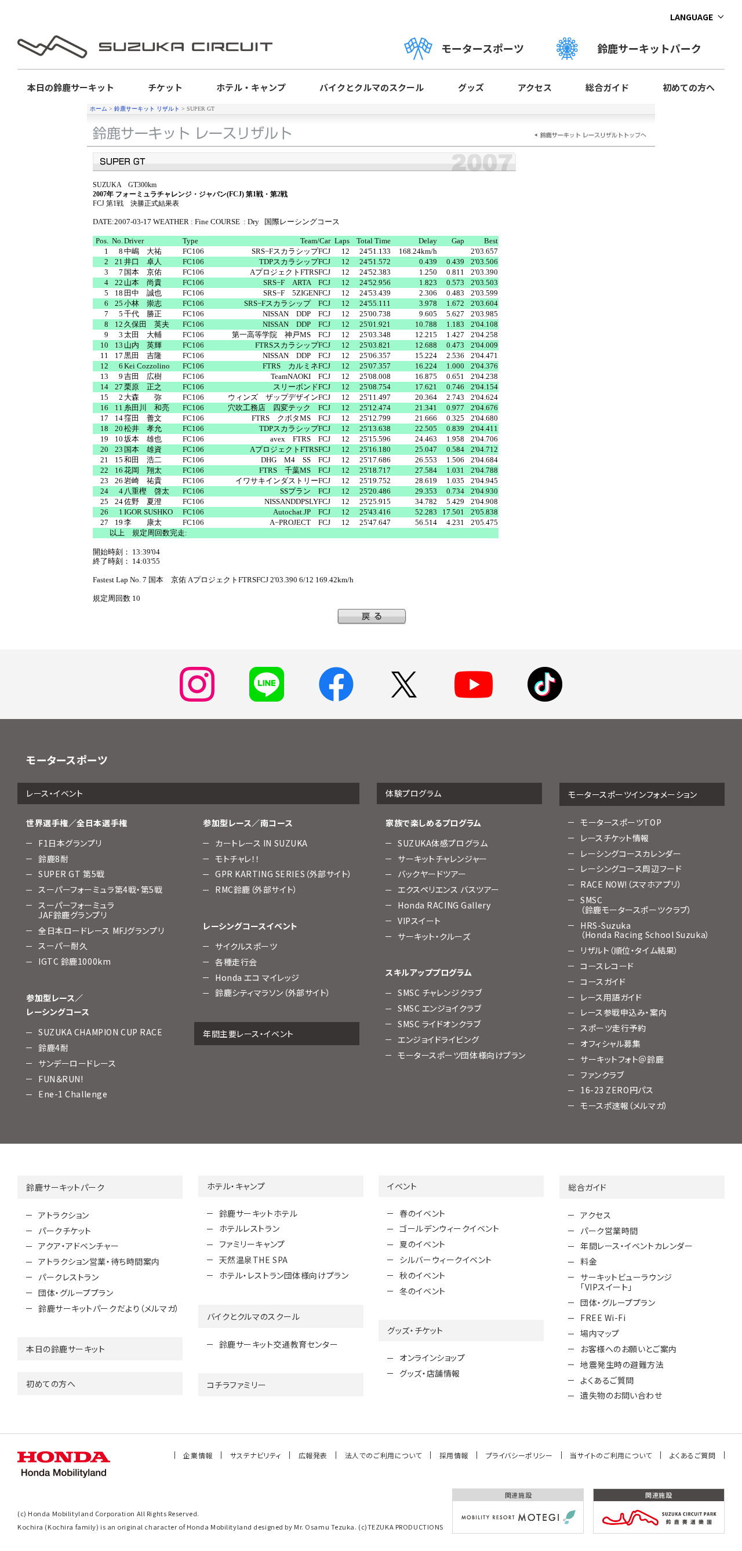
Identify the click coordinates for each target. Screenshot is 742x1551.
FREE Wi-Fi (603, 1317)
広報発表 (313, 1455)
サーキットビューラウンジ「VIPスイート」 (626, 1282)
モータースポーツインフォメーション (632, 794)
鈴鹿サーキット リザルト (147, 108)
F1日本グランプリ (70, 843)
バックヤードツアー (432, 873)
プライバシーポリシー (519, 1455)
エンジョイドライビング (438, 1039)
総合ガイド (607, 87)
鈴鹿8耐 (53, 858)
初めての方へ (689, 87)
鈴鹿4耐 (53, 1047)
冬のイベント (422, 1291)
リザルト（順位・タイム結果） (629, 950)
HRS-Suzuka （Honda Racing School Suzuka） (645, 930)
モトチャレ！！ (237, 858)
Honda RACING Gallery (444, 905)
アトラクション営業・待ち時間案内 (99, 1261)
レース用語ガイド (611, 997)
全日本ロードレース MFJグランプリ (101, 930)
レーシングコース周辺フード (631, 868)
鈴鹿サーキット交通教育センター (278, 1344)
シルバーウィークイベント (445, 1259)
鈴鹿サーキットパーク (654, 48)
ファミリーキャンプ (252, 1244)
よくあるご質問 (607, 1380)
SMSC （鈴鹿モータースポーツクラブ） (636, 904)
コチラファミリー (236, 1385)
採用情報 (453, 1455)
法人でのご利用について (383, 1455)
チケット (165, 87)
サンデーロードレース (77, 1063)
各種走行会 (236, 962)
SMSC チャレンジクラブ (440, 992)
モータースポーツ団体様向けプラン (462, 1055)
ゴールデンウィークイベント (449, 1228)
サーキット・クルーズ (434, 936)
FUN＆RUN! (60, 1079)
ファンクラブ (602, 1075)
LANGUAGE (691, 17)
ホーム (98, 108)
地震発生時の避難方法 (622, 1364)
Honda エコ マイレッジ (257, 977)
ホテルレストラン (249, 1228)
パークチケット (65, 1230)
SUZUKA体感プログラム (443, 843)
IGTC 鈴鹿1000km (74, 961)
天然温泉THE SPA (253, 1259)
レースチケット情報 (614, 838)
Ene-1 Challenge (72, 1094)
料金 (588, 1261)
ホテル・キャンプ (251, 87)
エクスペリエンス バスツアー (449, 889)
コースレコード (607, 966)
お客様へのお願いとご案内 (628, 1349)
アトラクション (63, 1215)
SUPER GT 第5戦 (71, 873)
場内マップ (600, 1333)
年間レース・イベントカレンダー (636, 1245)
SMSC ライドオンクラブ (439, 1024)
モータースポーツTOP (620, 822)
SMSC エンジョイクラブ (439, 1008)
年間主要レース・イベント (248, 1033)
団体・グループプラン (76, 1292)
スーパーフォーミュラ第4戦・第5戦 (100, 889)
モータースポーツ (482, 48)
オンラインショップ (432, 1357)
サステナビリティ (255, 1455)
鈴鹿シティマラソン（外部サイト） (273, 992)
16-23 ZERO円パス (616, 1090)
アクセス (535, 87)
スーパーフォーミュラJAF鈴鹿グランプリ (76, 910)
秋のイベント (422, 1275)
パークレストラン (68, 1277)
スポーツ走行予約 (613, 1028)
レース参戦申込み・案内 (623, 1012)
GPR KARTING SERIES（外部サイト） (283, 873)
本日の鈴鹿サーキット (70, 87)
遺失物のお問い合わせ (621, 1395)
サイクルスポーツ (246, 946)
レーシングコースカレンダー (630, 853)
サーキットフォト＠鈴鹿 (622, 1059)
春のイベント (422, 1213)
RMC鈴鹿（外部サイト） (256, 889)
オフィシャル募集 (610, 1043)
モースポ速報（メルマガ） (624, 1105)
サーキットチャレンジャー (443, 858)
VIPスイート (419, 920)
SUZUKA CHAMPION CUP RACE (100, 1032)
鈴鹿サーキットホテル (258, 1213)
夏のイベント (422, 1244)
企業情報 (197, 1455)
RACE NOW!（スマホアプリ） (631, 884)
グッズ (471, 87)
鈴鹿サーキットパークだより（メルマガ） (109, 1308)
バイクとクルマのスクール (371, 87)
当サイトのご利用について (611, 1455)
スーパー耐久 (63, 945)
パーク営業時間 (609, 1230)
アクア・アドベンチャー (78, 1245)
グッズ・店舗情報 (429, 1373)
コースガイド (602, 981)
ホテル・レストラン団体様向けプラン (284, 1275)
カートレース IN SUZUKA (261, 843)
